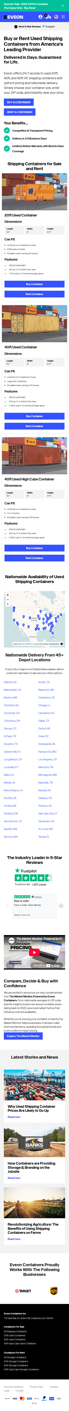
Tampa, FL (44, 836)
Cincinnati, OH (12, 712)
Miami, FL (9, 774)
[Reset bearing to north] (7, 604)
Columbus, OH (12, 720)
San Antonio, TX (13, 821)
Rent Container (34, 294)
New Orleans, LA (13, 790)
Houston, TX (11, 743)
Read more (14, 1116)
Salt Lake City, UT (47, 813)
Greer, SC (43, 736)
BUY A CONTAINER (18, 102)
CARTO (28, 643)
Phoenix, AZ (45, 805)
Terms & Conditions (13, 1386)
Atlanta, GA (10, 682)
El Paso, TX (10, 736)
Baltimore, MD (46, 689)
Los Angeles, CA (47, 759)
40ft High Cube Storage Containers (21, 1369)
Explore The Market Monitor (23, 1036)
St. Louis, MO (45, 828)
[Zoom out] (7, 599)
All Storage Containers (15, 1357)
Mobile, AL (10, 782)
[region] (34, 619)
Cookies (54, 1386)
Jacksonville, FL (12, 751)
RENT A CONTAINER (19, 112)
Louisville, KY (11, 767)
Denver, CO (10, 728)
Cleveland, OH (46, 712)
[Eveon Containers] (13, 17)
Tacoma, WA (11, 836)
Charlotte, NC (11, 705)
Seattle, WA (10, 828)
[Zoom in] (7, 595)
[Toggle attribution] (62, 644)
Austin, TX (44, 682)
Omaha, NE (10, 805)
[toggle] (63, 17)
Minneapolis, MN (47, 774)
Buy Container (34, 284)
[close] (62, 5)
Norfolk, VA (10, 797)
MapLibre (17, 643)
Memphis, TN (45, 767)
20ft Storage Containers (16, 1361)
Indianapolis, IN (46, 743)
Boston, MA (10, 697)
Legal (6, 1390)
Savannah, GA (46, 821)
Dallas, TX (43, 720)
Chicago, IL (44, 705)
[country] (56, 17)
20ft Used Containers (14, 1335)
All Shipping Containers (15, 1331)
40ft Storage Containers (16, 1365)
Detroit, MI (44, 728)
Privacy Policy (36, 1386)
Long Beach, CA (13, 759)
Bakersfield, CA (12, 689)
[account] (40, 17)
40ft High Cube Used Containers (20, 1343)
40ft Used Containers (14, 1339)
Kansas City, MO (47, 751)
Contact (20, 1390)
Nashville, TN (45, 782)
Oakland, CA (45, 797)
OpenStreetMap (41, 643)
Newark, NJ (44, 790)
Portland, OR (11, 813)
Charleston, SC (46, 697)
